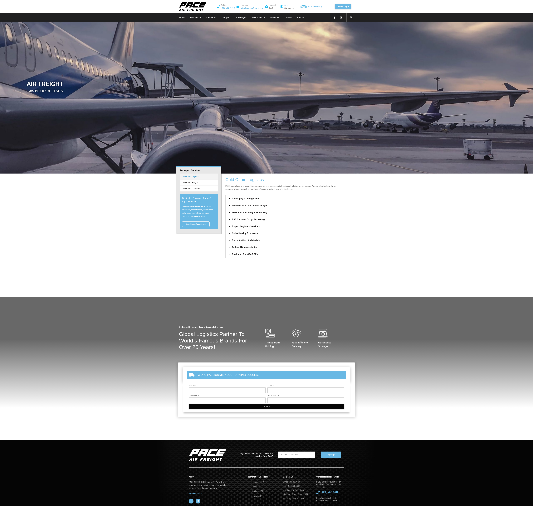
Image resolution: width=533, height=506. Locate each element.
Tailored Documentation (244, 247)
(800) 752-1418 (228, 8)
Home (181, 17)
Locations (274, 17)
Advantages (241, 17)
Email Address (194, 395)
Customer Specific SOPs (245, 254)
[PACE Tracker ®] (303, 7)
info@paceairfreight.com (252, 8)
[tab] (284, 198)
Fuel (286, 5)
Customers (211, 17)
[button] (351, 17)
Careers (288, 17)
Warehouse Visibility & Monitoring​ (249, 212)
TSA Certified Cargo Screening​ (248, 219)
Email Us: (244, 5)
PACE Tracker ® (315, 7)
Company (226, 17)
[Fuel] (281, 6)
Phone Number (273, 395)
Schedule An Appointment (196, 224)
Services (194, 17)
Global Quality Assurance (245, 233)
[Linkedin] (340, 17)
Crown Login (343, 6)
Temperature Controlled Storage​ (249, 206)
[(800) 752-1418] (318, 492)
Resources (257, 17)
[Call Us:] (218, 6)
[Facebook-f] (334, 17)
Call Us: (224, 5)
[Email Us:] (238, 6)
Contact (300, 17)
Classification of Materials (246, 240)
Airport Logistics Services (246, 226)
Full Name (193, 385)
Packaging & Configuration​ (246, 199)
